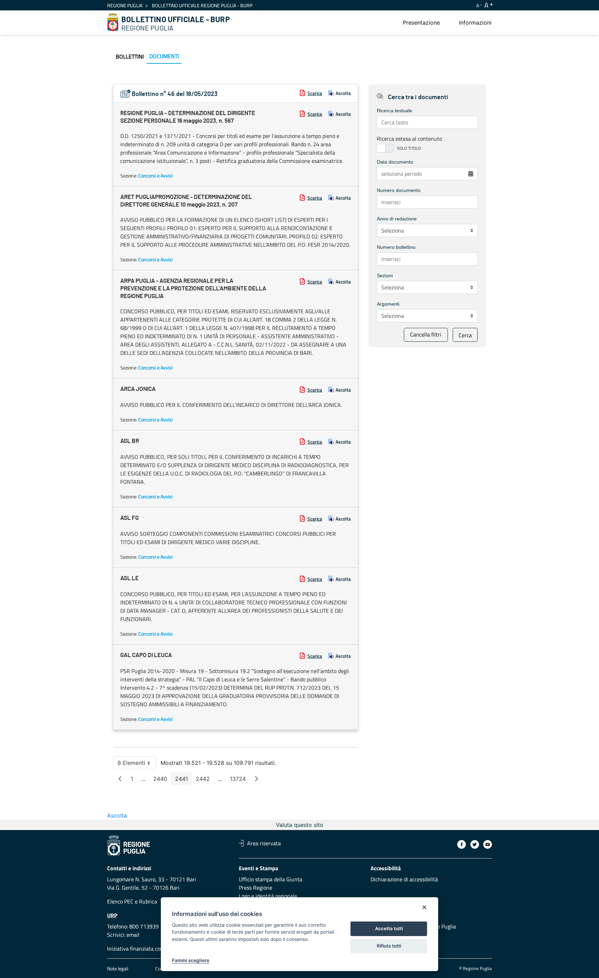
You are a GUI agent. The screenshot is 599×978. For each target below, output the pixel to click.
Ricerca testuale (394, 110)
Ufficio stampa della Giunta (270, 879)
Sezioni (385, 275)
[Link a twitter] (474, 844)
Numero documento (398, 190)
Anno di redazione (397, 218)
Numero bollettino (396, 247)
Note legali (117, 968)
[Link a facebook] (461, 844)
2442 (205, 780)
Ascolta (343, 93)
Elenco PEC (120, 901)
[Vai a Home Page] (113, 23)
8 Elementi (137, 764)
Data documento (395, 161)
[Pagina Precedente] (120, 778)
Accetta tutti (389, 928)
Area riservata (264, 843)
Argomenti (388, 304)
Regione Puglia (124, 5)
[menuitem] (421, 22)
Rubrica (148, 901)
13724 (240, 780)
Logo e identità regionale (268, 896)
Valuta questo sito (299, 824)
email (133, 935)
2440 (162, 780)
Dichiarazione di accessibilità (404, 879)
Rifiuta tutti (389, 946)
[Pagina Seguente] (256, 778)
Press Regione (255, 887)
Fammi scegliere (190, 960)
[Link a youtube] (487, 844)
